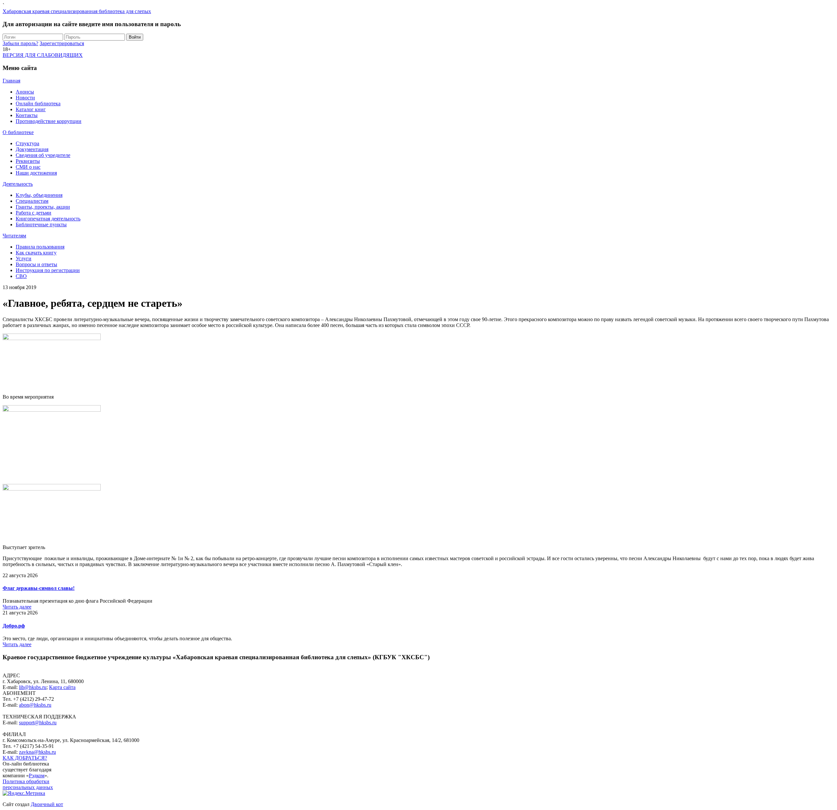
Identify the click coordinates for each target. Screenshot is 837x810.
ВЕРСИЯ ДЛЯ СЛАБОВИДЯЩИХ (43, 55)
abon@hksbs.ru (35, 705)
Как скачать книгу (36, 252)
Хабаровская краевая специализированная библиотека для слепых (77, 11)
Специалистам (32, 201)
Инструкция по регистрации (48, 270)
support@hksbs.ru (38, 722)
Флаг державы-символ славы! (39, 588)
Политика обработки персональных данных (28, 784)
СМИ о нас (28, 167)
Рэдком (36, 775)
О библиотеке (18, 132)
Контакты (27, 115)
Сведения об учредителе (43, 155)
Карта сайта (62, 687)
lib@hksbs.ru (32, 687)
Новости (25, 97)
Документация (32, 149)
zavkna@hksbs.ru (37, 752)
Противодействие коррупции (48, 121)
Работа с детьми (33, 212)
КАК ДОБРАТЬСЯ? (25, 758)
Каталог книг (31, 109)
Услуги (23, 258)
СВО (21, 276)
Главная (11, 80)
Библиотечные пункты (41, 224)
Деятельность (18, 184)
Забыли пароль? (20, 43)
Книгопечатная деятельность (48, 218)
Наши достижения (36, 173)
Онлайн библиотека (38, 103)
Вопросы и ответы (36, 264)
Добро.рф (14, 626)
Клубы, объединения (39, 195)
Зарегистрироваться (62, 43)
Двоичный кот (47, 804)
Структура (27, 143)
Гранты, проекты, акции (43, 207)
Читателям (14, 235)
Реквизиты (28, 161)
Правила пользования (40, 247)
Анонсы (25, 92)
